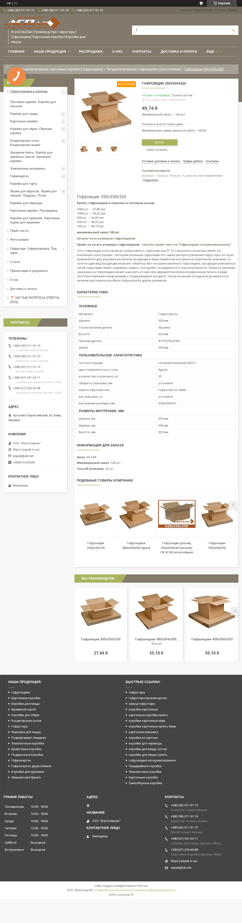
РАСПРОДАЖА (91, 51)
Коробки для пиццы (24, 113)
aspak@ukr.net (23, 456)
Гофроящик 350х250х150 (101, 639)
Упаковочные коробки (27, 743)
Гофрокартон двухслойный (31, 766)
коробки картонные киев (147, 720)
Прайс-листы (19, 230)
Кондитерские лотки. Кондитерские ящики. (25, 143)
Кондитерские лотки (26, 720)
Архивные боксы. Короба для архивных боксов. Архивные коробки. (31, 157)
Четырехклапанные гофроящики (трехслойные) (143, 69)
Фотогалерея (19, 239)
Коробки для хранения (27, 771)
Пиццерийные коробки (145, 766)
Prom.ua (142, 886)
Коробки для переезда (26, 203)
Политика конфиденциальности (153, 890)
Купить (159, 142)
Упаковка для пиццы (26, 732)
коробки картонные (143, 709)
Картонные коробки (24, 121)
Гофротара (19, 726)
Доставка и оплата (179, 51)
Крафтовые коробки (26, 749)
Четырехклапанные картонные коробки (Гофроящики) (60, 69)
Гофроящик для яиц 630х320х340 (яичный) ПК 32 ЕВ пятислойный (176, 547)
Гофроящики (20, 692)
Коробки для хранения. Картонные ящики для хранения (35, 220)
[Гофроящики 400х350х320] (212, 611)
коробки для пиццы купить (148, 754)
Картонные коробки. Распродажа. (34, 210)
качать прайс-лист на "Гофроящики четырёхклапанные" (187, 244)
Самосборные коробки (145, 783)
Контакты (141, 51)
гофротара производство (148, 698)
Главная (16, 51)
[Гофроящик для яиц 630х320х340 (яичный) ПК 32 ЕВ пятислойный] (177, 514)
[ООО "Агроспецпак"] (32, 23)
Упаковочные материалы (27, 168)
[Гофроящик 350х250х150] (96, 514)
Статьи (15, 262)
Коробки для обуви (25, 715)
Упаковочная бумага (26, 777)
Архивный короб (23, 709)
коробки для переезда (145, 743)
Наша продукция (50, 51)
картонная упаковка (143, 732)
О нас (117, 51)
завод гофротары (142, 703)
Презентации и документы (29, 271)
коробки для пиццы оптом (148, 749)
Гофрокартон (19, 176)
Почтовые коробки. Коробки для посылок (33, 104)
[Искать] (233, 30)
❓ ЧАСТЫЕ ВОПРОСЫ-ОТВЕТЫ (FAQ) (34, 300)
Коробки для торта (23, 183)
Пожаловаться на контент (112, 890)
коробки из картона (143, 737)
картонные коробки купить (148, 715)
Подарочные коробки (27, 754)
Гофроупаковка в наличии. (29, 91)
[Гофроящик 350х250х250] (217, 514)
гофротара (137, 692)
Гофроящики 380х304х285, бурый (156, 641)
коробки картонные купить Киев (152, 726)
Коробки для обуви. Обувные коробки (31, 131)
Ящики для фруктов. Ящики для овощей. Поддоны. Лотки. (33, 193)
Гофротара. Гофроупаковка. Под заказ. (33, 251)
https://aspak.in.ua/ (26, 449)
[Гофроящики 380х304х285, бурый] (136, 514)
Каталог (83, 238)
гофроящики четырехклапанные (152, 760)
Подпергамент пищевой (28, 737)
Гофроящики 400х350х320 (212, 639)
